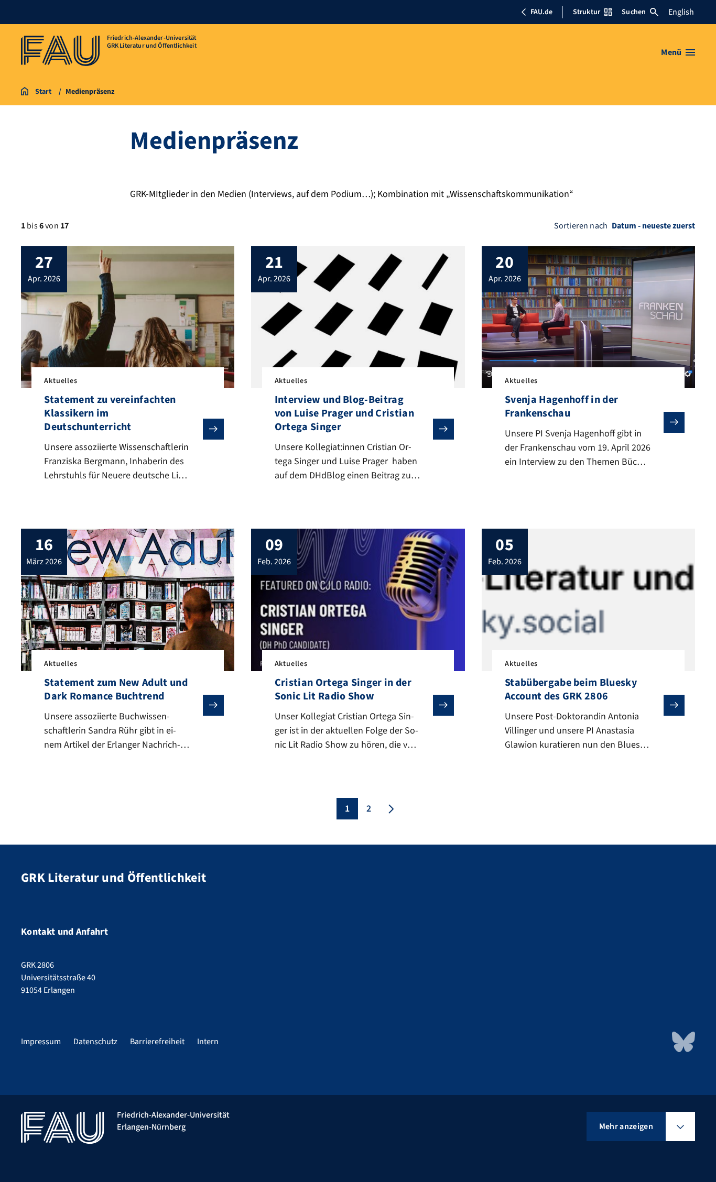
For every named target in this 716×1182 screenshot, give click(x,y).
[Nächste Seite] (389, 808)
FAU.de (541, 12)
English (681, 12)
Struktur (586, 12)
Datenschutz (95, 1041)
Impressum (41, 1041)
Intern (208, 1041)
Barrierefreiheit (157, 1041)
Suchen (634, 12)
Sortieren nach (580, 226)
